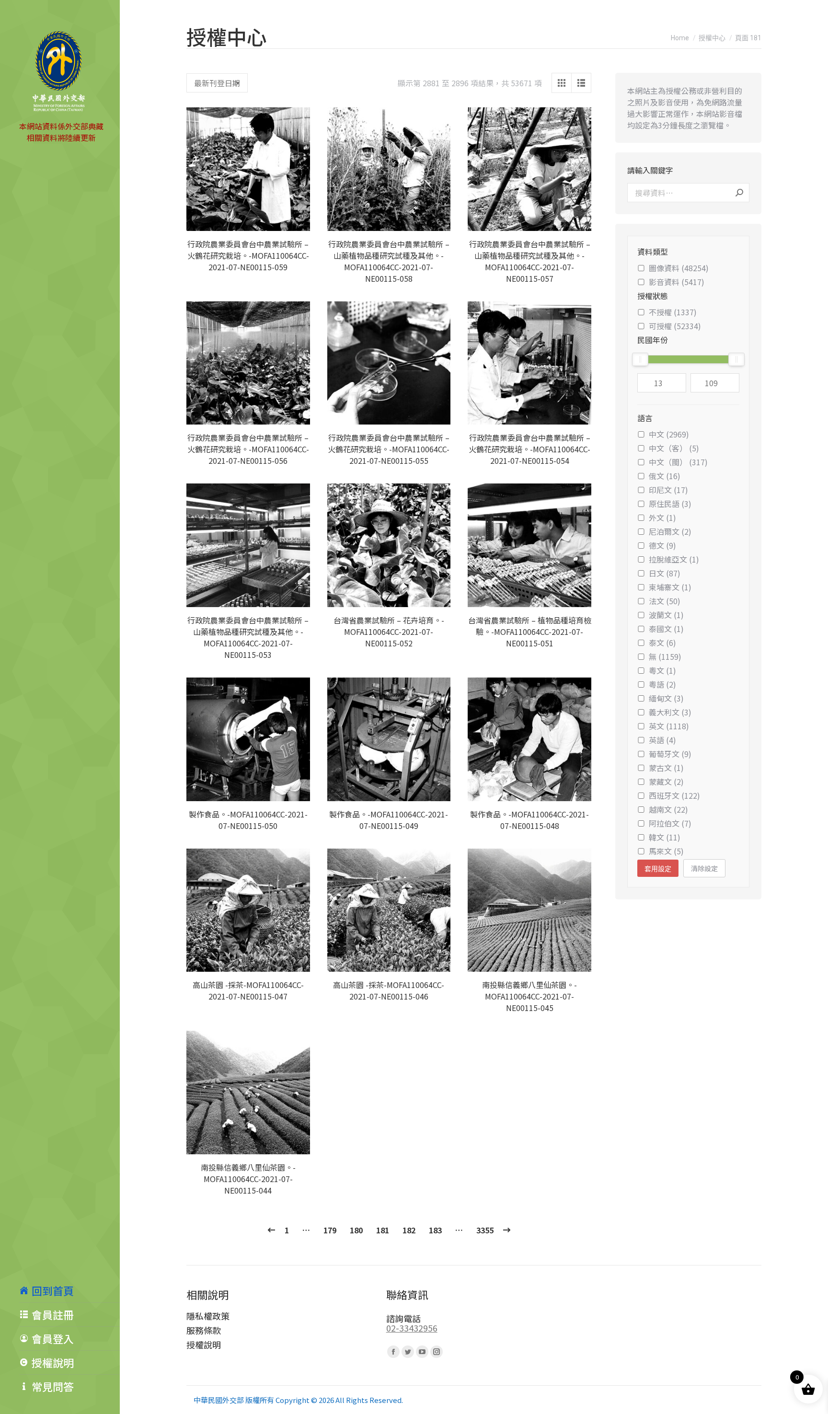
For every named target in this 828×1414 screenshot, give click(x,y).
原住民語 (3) (670, 503)
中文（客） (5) (674, 448)
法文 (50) (664, 601)
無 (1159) (665, 656)
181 (382, 1230)
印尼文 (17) (668, 489)
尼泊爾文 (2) (670, 531)
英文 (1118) (669, 726)
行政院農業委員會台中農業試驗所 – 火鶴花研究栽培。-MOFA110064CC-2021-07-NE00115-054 (529, 449)
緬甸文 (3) (666, 698)
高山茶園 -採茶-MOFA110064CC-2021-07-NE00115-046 (388, 990)
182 (408, 1230)
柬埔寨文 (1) (670, 587)
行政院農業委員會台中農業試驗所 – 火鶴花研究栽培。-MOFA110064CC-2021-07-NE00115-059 (248, 255)
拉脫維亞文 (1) (674, 559)
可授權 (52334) (675, 326)
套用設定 (657, 869)
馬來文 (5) (666, 851)
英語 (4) (662, 740)
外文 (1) (662, 517)
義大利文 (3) (670, 712)
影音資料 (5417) (676, 281)
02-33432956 (411, 1328)
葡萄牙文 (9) (670, 753)
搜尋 (739, 192)
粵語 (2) (662, 684)
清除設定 (704, 868)
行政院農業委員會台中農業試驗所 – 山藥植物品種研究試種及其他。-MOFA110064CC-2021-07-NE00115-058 (388, 261)
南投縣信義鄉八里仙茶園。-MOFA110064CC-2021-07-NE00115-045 (529, 996)
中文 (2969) (669, 434)
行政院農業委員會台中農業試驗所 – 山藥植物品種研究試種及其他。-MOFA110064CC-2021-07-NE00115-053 (248, 637)
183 (435, 1230)
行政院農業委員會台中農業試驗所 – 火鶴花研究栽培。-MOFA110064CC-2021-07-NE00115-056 (248, 449)
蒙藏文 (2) (666, 781)
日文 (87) (664, 573)
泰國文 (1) (666, 628)
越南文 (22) (668, 809)
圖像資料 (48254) (679, 268)
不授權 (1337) (673, 312)
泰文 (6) (662, 642)
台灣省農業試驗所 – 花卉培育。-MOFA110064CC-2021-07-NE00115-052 (389, 631)
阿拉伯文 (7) (670, 823)
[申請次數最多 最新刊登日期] (217, 83)
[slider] (640, 359)
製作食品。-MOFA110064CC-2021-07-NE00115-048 (529, 819)
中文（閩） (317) (678, 462)
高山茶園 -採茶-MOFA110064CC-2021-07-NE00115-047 (248, 990)
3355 (485, 1230)
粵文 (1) (662, 670)
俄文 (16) (664, 476)
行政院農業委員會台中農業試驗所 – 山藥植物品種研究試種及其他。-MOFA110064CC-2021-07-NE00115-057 (529, 261)
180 (356, 1230)
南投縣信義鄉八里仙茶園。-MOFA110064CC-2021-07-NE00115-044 (248, 1178)
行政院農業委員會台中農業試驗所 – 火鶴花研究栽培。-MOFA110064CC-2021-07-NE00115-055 (388, 449)
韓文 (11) (664, 837)
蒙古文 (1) (666, 767)
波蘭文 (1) (666, 615)
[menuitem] (69, 1290)
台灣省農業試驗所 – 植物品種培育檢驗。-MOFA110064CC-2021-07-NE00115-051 (529, 631)
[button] (297, 218)
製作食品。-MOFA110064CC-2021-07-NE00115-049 (388, 819)
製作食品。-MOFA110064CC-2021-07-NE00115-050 (248, 819)
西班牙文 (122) (674, 795)
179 (329, 1230)
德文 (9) (662, 545)
